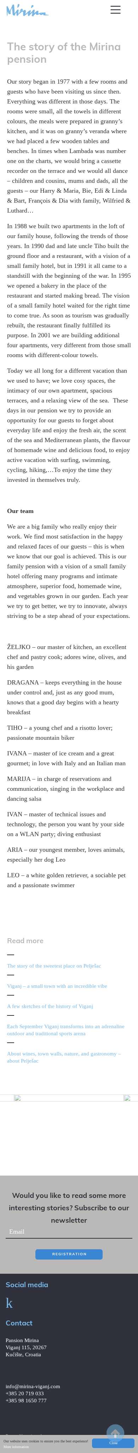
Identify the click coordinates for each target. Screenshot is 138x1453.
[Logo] (27, 9)
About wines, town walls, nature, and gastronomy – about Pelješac (64, 1057)
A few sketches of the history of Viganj (50, 1006)
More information (16, 1447)
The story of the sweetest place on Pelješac (54, 966)
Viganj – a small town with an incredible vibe (57, 986)
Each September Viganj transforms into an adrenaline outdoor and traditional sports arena (66, 1030)
